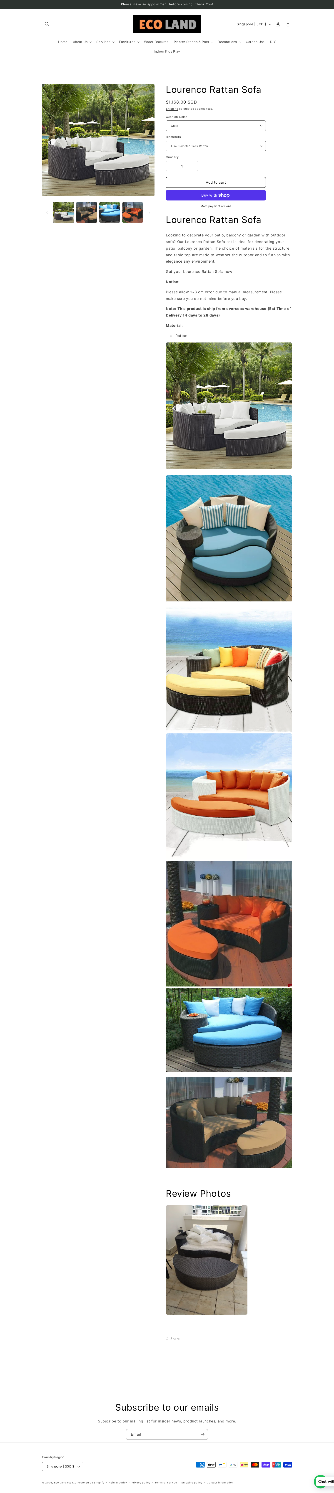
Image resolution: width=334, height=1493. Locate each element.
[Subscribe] (203, 1434)
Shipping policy (191, 1482)
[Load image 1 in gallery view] (63, 212)
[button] (47, 24)
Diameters (173, 137)
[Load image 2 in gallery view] (86, 212)
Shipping (172, 108)
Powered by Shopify (91, 1482)
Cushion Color (176, 116)
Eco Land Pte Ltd (65, 1482)
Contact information (220, 1482)
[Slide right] (150, 213)
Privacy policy (141, 1482)
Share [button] (175, 1338)
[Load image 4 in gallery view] (132, 212)
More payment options (216, 206)
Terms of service (166, 1482)
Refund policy (118, 1482)
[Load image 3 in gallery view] (109, 212)
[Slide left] (47, 213)
